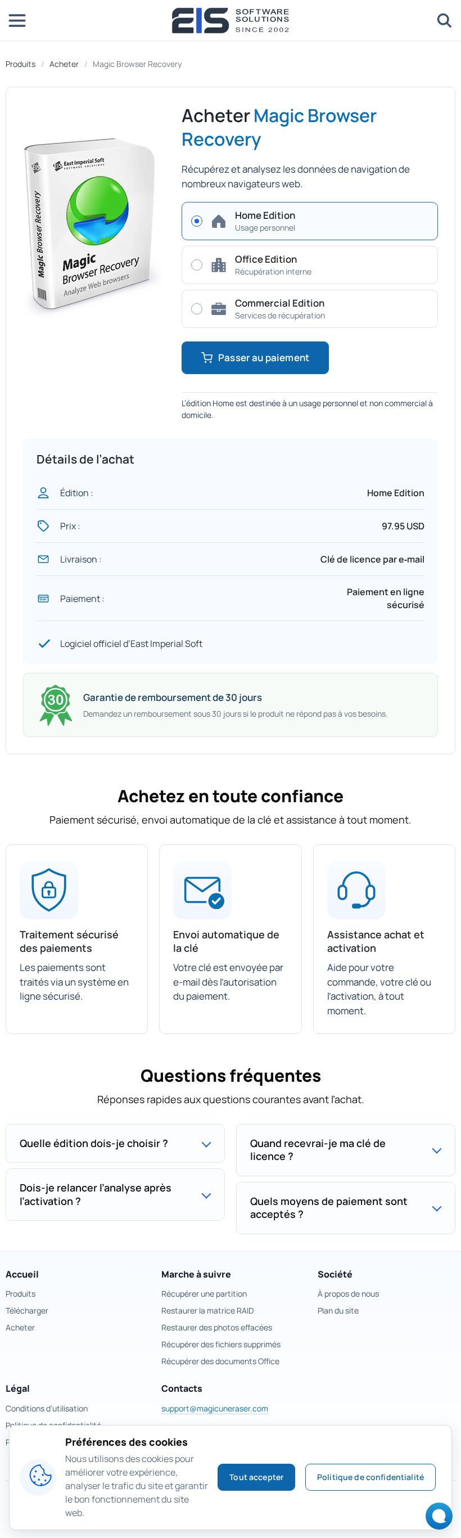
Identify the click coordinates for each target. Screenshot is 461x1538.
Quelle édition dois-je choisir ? (94, 1143)
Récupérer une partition (204, 1293)
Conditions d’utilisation (47, 1408)
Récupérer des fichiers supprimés (221, 1344)
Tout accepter (256, 1477)
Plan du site (338, 1310)
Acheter (64, 64)
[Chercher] (444, 20)
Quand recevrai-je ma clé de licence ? (318, 1149)
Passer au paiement (263, 357)
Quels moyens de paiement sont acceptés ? (329, 1207)
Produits (20, 64)
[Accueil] (230, 20)
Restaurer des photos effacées (216, 1327)
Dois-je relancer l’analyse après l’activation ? (95, 1194)
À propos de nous (348, 1293)
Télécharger (27, 1310)
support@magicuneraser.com (214, 1408)
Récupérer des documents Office (220, 1361)
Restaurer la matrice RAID (207, 1310)
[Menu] (17, 20)
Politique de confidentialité (370, 1477)
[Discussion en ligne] (436, 1519)
